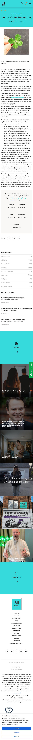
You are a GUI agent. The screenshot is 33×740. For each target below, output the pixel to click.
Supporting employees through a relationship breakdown (12, 298)
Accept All (16, 728)
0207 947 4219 (11, 217)
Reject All (16, 736)
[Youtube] (26, 651)
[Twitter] (12, 651)
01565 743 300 (22, 207)
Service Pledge (16, 628)
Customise (16, 732)
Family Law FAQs (16, 635)
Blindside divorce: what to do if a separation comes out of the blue (16, 309)
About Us (16, 616)
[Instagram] (16, 651)
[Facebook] (7, 651)
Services (16, 633)
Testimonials (16, 625)
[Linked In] (21, 651)
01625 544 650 (16, 227)
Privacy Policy (17, 667)
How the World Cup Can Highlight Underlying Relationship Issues (13, 320)
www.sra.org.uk (16, 693)
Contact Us (16, 630)
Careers (16, 638)
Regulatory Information (16, 643)
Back (4, 10)
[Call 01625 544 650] (25, 4)
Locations (16, 613)
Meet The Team (16, 618)
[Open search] (21, 3)
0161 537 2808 (11, 207)
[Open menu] (30, 3)
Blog (16, 621)
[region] (16, 726)
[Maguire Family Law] (4, 3)
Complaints (16, 640)
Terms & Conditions (16, 669)
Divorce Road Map (16, 623)
